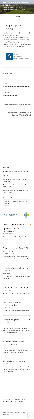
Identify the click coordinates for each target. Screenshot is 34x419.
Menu (18, 16)
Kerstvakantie (7, 196)
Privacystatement (17, 401)
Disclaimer (6, 401)
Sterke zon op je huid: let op (15, 287)
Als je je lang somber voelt (15, 361)
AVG (6, 73)
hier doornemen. (19, 46)
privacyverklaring (8, 37)
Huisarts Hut (22, 23)
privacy (12, 73)
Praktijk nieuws (11, 71)
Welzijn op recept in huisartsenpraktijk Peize (17, 185)
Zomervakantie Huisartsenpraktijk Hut (15, 179)
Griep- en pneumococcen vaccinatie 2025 (16, 190)
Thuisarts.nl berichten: (14, 224)
